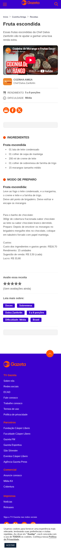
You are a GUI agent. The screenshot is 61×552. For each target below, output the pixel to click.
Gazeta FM (9, 439)
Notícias (8, 501)
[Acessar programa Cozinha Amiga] (7, 82)
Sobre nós (9, 381)
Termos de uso (11, 409)
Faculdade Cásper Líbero (17, 434)
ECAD (7, 392)
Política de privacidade (16, 414)
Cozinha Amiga (23, 79)
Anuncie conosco (13, 475)
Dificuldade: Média (15, 319)
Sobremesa (25, 305)
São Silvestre (11, 450)
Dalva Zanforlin (13, 312)
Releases (9, 507)
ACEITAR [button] (10, 545)
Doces (9, 305)
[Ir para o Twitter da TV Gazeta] (19, 110)
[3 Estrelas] (12, 283)
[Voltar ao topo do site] (50, 353)
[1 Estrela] (5, 283)
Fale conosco (11, 397)
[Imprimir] (6, 110)
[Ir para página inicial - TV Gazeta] (30, 364)
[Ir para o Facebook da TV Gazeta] (13, 110)
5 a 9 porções (36, 312)
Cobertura (9, 486)
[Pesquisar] (56, 4)
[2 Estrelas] (9, 283)
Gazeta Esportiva (13, 445)
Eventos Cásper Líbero (16, 456)
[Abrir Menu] (5, 4)
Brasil (36, 319)
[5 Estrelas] (20, 283)
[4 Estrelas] (16, 283)
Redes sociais (11, 386)
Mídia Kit (8, 481)
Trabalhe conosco (13, 403)
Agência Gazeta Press (15, 462)
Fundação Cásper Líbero (17, 428)
